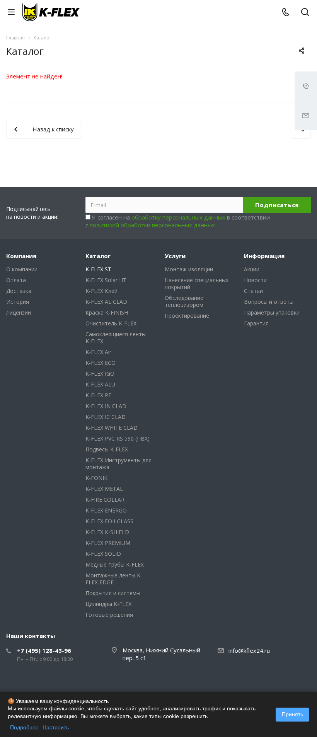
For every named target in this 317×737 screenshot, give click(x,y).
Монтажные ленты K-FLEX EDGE (113, 579)
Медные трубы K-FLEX (114, 564)
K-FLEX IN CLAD (105, 406)
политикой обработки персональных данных (152, 225)
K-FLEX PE (98, 395)
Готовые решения (109, 614)
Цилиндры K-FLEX (108, 604)
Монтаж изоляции (189, 269)
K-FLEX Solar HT (105, 280)
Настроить (56, 727)
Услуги (175, 256)
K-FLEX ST (98, 269)
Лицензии (18, 312)
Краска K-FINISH (106, 312)
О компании (21, 269)
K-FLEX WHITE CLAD (111, 427)
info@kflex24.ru (249, 650)
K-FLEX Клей (101, 290)
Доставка (18, 290)
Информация (264, 256)
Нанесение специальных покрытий (196, 283)
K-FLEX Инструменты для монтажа (118, 463)
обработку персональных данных (178, 217)
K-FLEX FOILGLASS (109, 521)
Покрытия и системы (112, 593)
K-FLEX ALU (100, 384)
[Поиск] (305, 13)
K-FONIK (96, 478)
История (17, 301)
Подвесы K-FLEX (106, 449)
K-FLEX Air (98, 352)
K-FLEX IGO (99, 373)
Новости (255, 280)
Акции (251, 269)
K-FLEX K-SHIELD (107, 532)
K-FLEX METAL (104, 488)
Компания (21, 256)
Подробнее (24, 727)
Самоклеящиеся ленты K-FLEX (115, 337)
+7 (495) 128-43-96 (44, 650)
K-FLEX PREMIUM (107, 542)
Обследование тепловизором (184, 301)
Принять (292, 714)
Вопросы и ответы (268, 301)
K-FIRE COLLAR (104, 499)
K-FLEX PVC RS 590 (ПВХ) (117, 438)
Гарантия (256, 323)
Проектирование (187, 315)
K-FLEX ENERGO (106, 510)
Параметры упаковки (272, 312)
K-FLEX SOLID (103, 553)
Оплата (16, 280)
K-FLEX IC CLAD (105, 416)
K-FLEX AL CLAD (106, 301)
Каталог (98, 256)
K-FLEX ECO (100, 362)
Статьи (253, 290)
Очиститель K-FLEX (110, 323)
